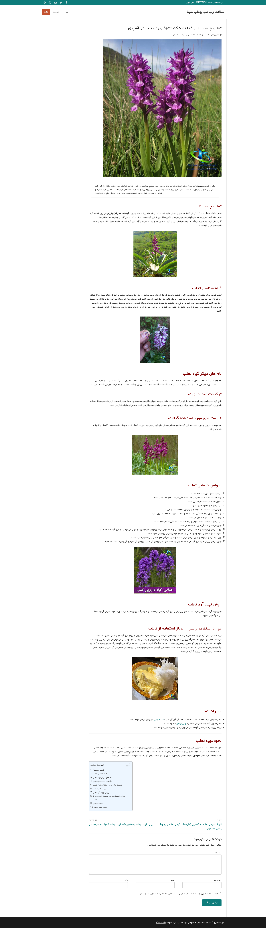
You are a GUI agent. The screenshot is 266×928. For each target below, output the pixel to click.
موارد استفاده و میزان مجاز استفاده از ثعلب (109, 797)
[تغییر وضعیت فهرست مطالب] (125, 765)
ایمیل (172, 880)
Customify (161, 922)
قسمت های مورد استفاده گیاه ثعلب (107, 785)
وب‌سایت (218, 880)
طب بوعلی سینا (187, 34)
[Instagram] (50, 2)
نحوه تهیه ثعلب (100, 807)
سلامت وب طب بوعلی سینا (205, 12)
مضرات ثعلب (98, 803)
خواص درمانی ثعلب (101, 788)
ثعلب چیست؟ (98, 770)
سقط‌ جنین (158, 719)
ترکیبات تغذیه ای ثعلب (102, 781)
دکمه (46, 12)
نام (126, 880)
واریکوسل (181, 723)
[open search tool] (67, 12)
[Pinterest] (44, 2)
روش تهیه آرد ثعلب (101, 792)
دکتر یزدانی (215, 34)
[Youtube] (55, 2)
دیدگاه (218, 852)
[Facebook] (66, 2)
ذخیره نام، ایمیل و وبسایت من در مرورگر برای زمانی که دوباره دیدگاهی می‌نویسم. (179, 894)
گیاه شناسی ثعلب (100, 773)
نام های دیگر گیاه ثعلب (102, 777)
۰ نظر (175, 34)
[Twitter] (61, 2)
